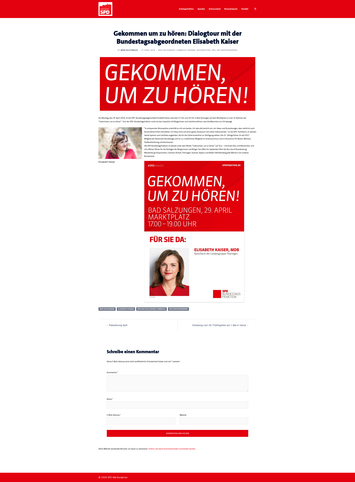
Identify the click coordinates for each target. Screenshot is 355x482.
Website (183, 415)
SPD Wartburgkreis (227, 50)
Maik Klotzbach (129, 50)
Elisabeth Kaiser (126, 309)
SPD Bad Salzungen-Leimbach (151, 309)
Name (110, 399)
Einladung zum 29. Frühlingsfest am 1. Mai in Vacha (219, 325)
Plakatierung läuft (118, 325)
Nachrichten (204, 50)
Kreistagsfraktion (186, 9)
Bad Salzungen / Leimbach (172, 50)
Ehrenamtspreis (231, 9)
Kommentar (112, 372)
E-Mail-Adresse (114, 415)
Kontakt (244, 9)
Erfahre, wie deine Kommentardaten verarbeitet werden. (172, 449)
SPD (213, 50)
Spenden (201, 9)
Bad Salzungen (107, 309)
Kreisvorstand (214, 9)
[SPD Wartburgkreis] (105, 8)
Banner (191, 50)
